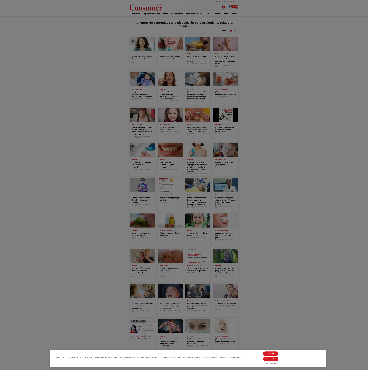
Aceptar (270, 354)
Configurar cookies (271, 363)
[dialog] (188, 358)
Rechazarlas (271, 359)
